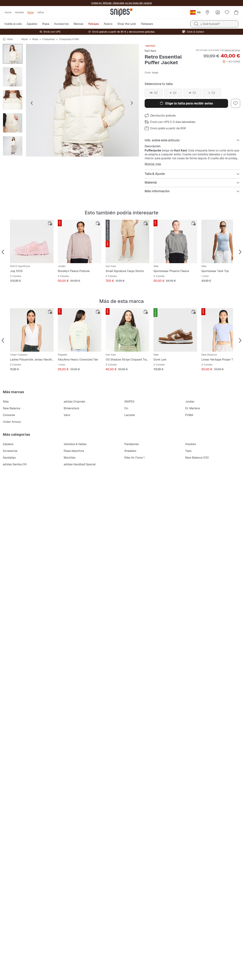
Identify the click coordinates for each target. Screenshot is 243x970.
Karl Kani (150, 51)
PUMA (189, 415)
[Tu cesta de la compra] (236, 12)
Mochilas (69, 457)
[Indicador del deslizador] (79, 154)
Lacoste (129, 415)
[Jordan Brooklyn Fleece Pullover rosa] (79, 241)
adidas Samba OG (15, 464)
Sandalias (9, 457)
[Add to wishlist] (235, 103)
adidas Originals (74, 401)
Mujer (24, 39)
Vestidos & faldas (75, 444)
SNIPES (129, 401)
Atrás (10, 39)
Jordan (189, 401)
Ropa (35, 39)
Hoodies (190, 444)
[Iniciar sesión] (218, 12)
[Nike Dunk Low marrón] (175, 330)
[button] (82, 100)
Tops (188, 451)
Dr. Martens (192, 408)
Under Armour (12, 422)
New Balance (11, 408)
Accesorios (10, 451)
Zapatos (8, 444)
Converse (9, 415)
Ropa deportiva (74, 451)
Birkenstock (71, 408)
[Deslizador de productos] (12, 53)
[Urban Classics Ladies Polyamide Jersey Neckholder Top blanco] (32, 330)
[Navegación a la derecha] (12, 153)
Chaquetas (48, 39)
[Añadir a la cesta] (50, 223)
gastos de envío (232, 50)
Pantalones (131, 444)
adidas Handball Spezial (80, 464)
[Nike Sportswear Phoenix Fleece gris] (175, 241)
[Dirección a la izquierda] (12, 46)
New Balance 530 (197, 457)
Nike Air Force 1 (134, 457)
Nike (6, 401)
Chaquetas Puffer (69, 39)
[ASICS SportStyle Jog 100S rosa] (32, 241)
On (126, 408)
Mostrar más (153, 164)
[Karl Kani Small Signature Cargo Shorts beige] (127, 241)
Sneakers (130, 451)
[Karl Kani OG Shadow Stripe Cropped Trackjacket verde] (127, 330)
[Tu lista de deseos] (227, 12)
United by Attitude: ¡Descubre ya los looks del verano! (121, 3)
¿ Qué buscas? (210, 24)
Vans (67, 415)
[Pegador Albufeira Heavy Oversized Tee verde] (79, 330)
